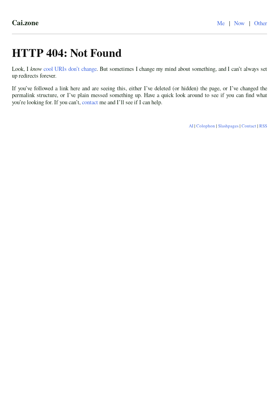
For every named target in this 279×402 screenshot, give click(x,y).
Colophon (205, 126)
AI (191, 126)
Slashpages (228, 126)
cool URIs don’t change (70, 69)
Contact (249, 126)
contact (90, 102)
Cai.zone (25, 22)
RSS (263, 126)
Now (239, 23)
